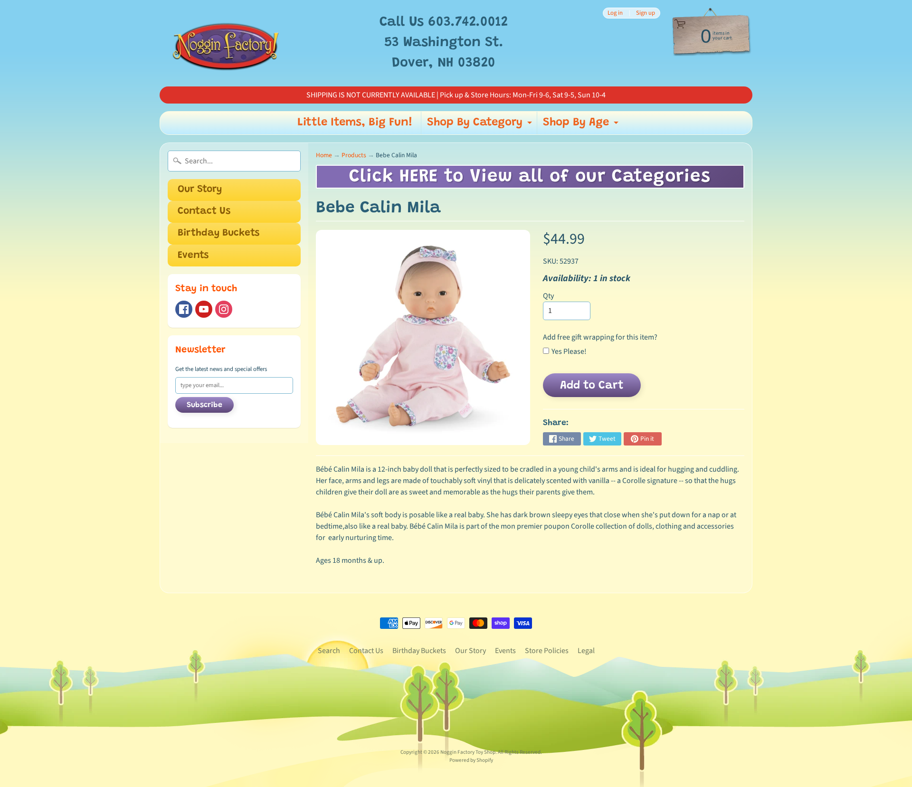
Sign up (645, 13)
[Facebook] (183, 309)
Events (193, 256)
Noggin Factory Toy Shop (467, 752)
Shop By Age (582, 125)
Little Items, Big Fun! (355, 122)
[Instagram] (223, 309)
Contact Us (204, 212)
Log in (615, 13)
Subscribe (204, 405)
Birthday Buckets (218, 233)
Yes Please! (569, 351)
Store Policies (547, 650)
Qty (548, 296)
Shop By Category (480, 125)
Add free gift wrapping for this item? (600, 337)
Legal (586, 650)
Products (354, 155)
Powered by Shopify (471, 760)
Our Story (200, 190)
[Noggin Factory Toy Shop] (226, 43)
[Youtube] (203, 309)
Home (324, 155)
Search (329, 650)
